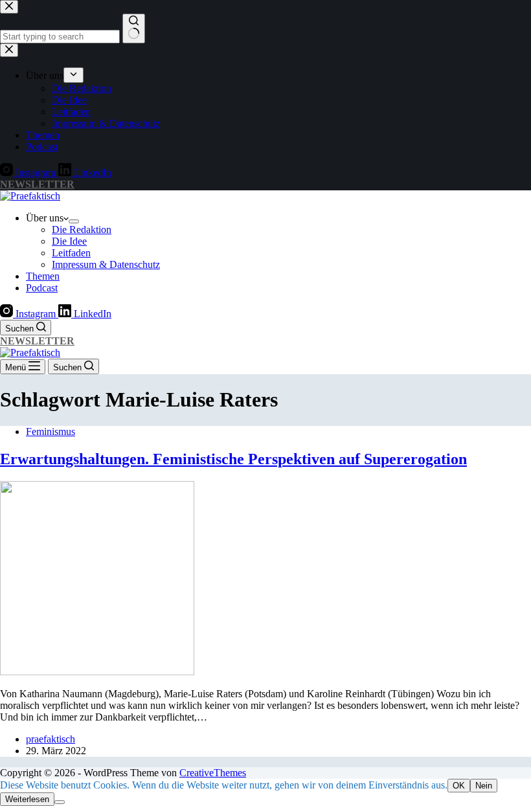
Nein (483, 785)
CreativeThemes (212, 772)
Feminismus (50, 431)
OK (459, 785)
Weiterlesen (27, 799)
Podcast (42, 287)
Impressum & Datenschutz (106, 264)
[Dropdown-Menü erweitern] (74, 221)
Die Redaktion (81, 229)
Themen (43, 276)
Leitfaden (71, 252)
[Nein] (59, 802)
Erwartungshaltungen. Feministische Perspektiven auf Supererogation (233, 459)
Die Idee (69, 241)
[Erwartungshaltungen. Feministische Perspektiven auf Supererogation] (97, 671)
